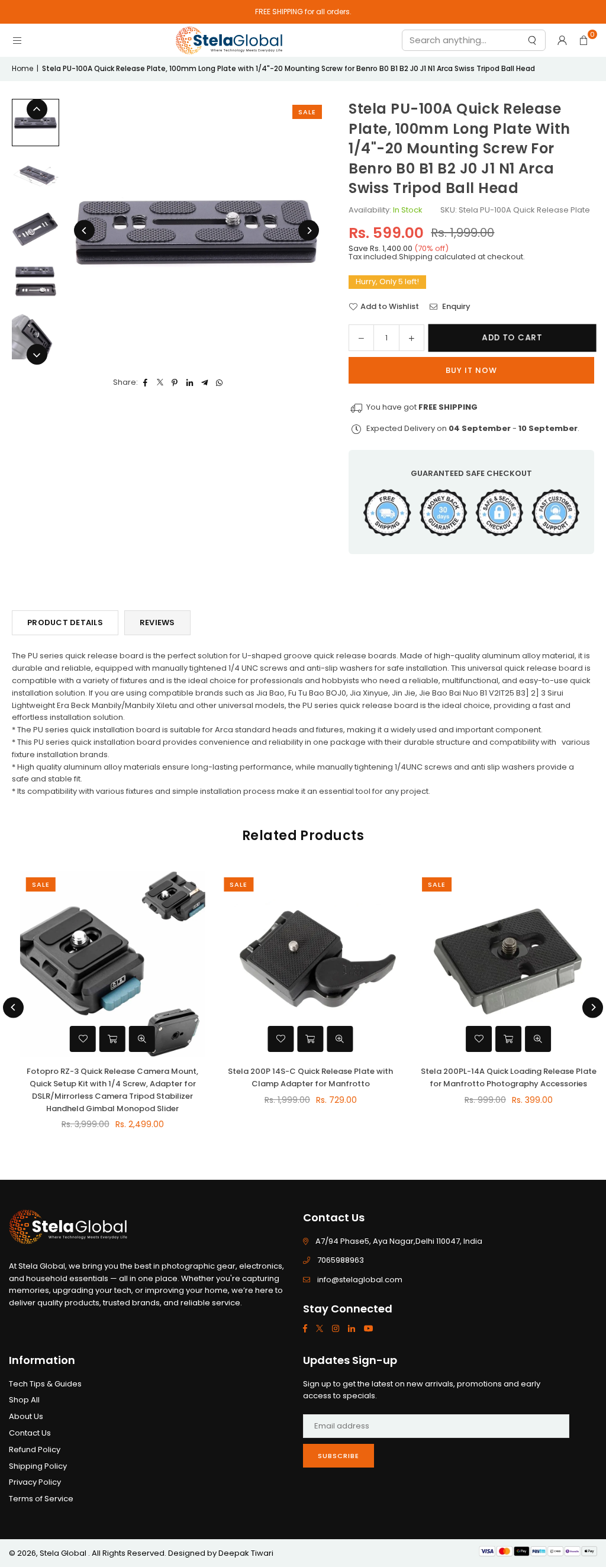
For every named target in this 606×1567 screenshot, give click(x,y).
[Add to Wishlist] (75, 1039)
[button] (583, 40)
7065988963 (340, 1260)
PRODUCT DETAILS (65, 622)
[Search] (531, 43)
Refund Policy (34, 1449)
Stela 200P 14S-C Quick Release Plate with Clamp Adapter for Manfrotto (302, 1077)
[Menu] (17, 40)
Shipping (416, 256)
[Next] (308, 230)
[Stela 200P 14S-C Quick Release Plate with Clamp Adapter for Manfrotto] (303, 964)
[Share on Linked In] (189, 383)
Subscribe (338, 1455)
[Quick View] (134, 1039)
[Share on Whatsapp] (219, 383)
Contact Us (30, 1433)
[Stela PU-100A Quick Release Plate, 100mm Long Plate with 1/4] (35, 122)
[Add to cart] (105, 1039)
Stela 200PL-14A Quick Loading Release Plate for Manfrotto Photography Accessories (501, 1077)
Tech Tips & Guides (45, 1383)
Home (22, 68)
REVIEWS (157, 622)
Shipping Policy (38, 1466)
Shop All (24, 1399)
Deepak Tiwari (245, 1553)
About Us (26, 1416)
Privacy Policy (35, 1482)
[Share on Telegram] (204, 383)
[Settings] (562, 40)
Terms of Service (41, 1498)
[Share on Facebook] (145, 383)
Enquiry (455, 306)
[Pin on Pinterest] (174, 383)
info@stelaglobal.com (359, 1279)
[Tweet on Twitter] (160, 383)
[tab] (303, 761)
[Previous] (84, 230)
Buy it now (471, 370)
